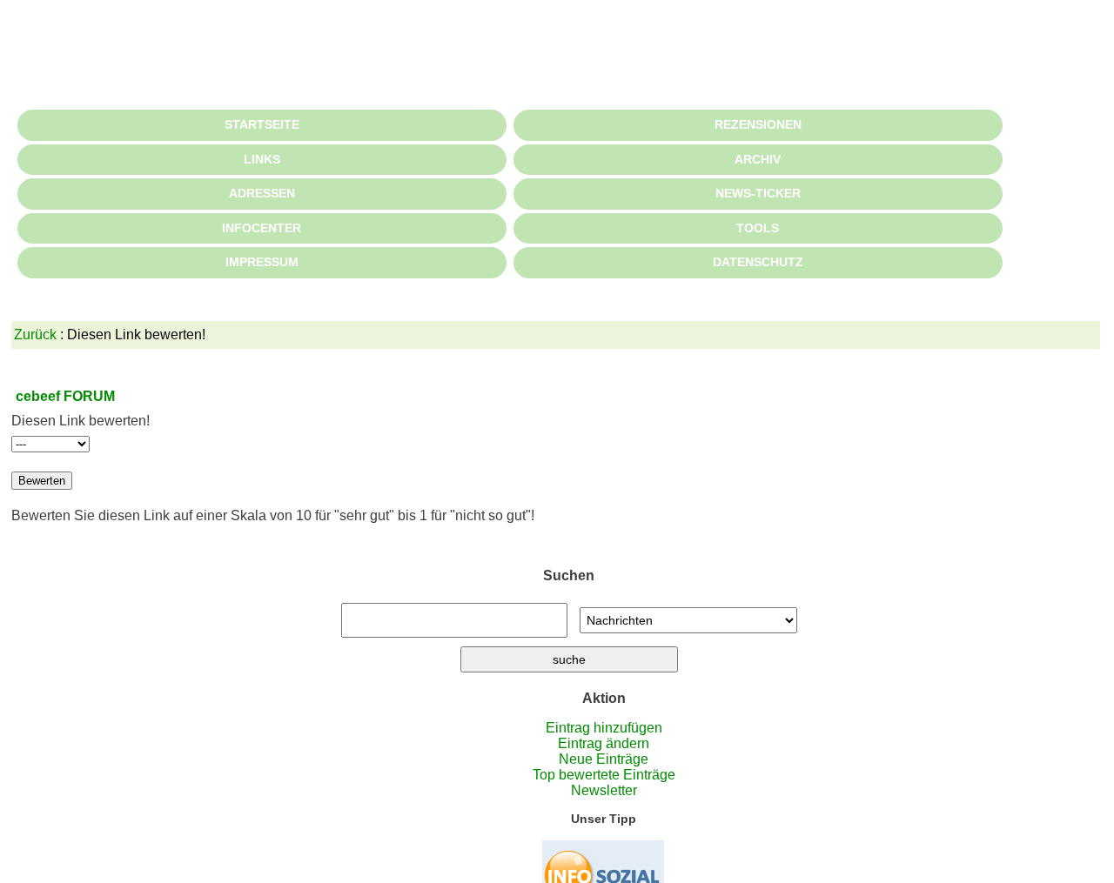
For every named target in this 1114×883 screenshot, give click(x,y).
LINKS (262, 159)
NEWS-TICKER (758, 193)
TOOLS (757, 228)
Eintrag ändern (603, 743)
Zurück (35, 334)
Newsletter (604, 790)
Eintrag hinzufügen (604, 727)
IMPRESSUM (262, 262)
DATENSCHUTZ (758, 262)
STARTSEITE (262, 124)
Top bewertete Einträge (604, 774)
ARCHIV (758, 159)
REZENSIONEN (758, 124)
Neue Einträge (603, 759)
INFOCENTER (261, 228)
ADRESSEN (262, 193)
